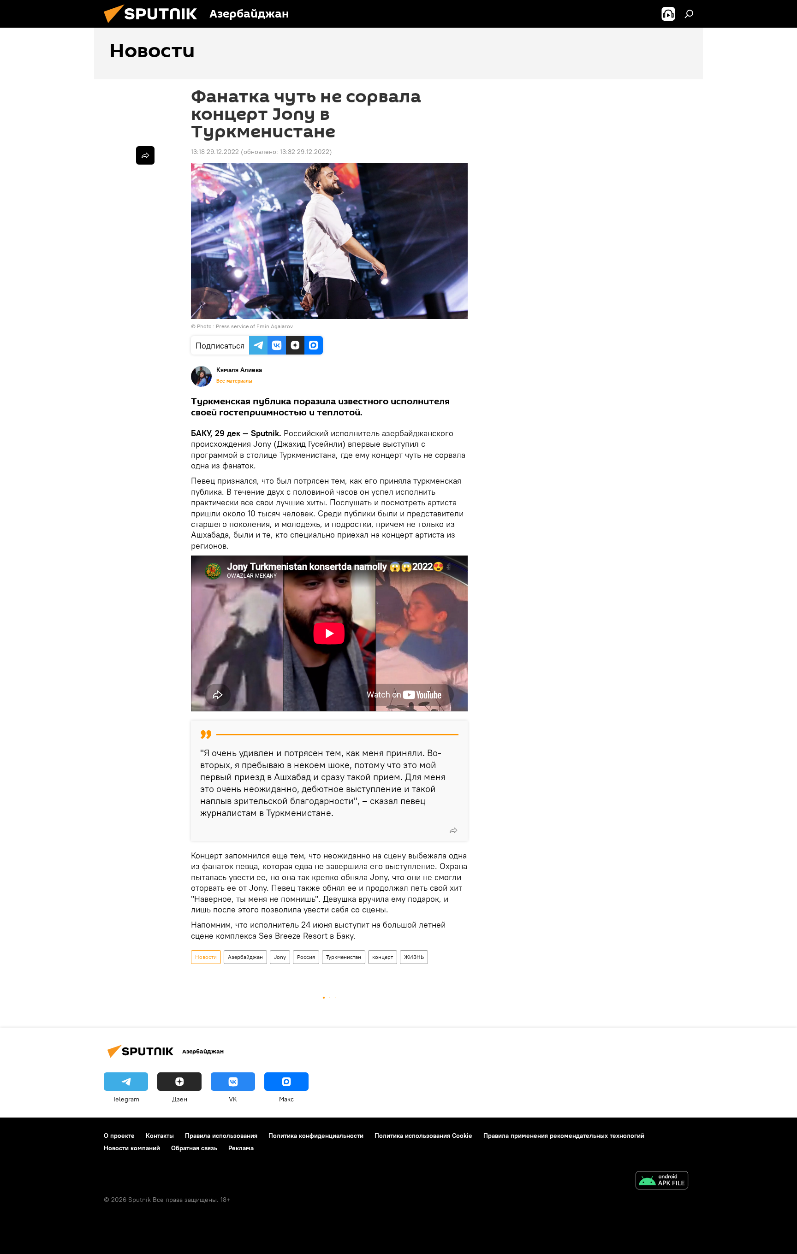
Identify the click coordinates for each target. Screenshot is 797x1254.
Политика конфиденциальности (315, 1135)
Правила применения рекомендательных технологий (563, 1135)
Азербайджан (245, 956)
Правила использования (221, 1135)
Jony (280, 956)
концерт (382, 956)
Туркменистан (343, 956)
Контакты (160, 1135)
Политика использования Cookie (423, 1135)
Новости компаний (132, 1148)
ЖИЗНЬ (414, 956)
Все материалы (234, 381)
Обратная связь (194, 1148)
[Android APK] (661, 1181)
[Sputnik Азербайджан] (154, 25)
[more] (453, 830)
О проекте (119, 1135)
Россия (306, 956)
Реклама (241, 1148)
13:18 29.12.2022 (215, 152)
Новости (206, 956)
